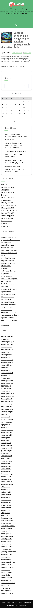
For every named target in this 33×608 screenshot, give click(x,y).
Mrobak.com (6, 266)
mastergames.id (7, 521)
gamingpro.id (6, 534)
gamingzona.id (6, 448)
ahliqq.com (5, 190)
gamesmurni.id (6, 464)
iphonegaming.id (7, 401)
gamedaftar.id (6, 578)
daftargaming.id (7, 541)
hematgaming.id (7, 474)
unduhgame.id (6, 591)
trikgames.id (5, 378)
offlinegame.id (6, 406)
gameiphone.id (6, 347)
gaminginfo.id (6, 427)
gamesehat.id (6, 580)
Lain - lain (27, 53)
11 (6, 107)
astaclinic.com (6, 310)
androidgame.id (7, 336)
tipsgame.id (5, 425)
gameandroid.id (7, 344)
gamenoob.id (6, 565)
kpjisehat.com (6, 286)
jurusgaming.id (6, 451)
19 (11, 110)
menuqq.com (6, 226)
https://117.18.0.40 (7, 218)
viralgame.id (5, 588)
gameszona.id (6, 476)
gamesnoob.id (6, 554)
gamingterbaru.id (7, 396)
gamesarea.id (6, 508)
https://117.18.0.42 (7, 197)
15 (24, 107)
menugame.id (6, 523)
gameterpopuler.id (8, 583)
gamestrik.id (5, 375)
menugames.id (6, 482)
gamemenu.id (6, 500)
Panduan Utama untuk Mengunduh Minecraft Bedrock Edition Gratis (15, 136)
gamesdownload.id (8, 562)
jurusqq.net (5, 195)
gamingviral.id (6, 531)
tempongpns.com (7, 242)
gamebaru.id (5, 570)
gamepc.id (5, 352)
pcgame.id (5, 414)
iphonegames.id (7, 349)
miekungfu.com (6, 268)
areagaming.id (6, 456)
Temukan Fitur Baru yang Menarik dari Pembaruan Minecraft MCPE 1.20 (13, 145)
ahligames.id (5, 487)
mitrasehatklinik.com (8, 289)
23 (28, 110)
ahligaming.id (6, 479)
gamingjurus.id (6, 435)
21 (19, 110)
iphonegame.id (6, 399)
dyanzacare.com (7, 318)
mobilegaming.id (7, 404)
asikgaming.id (6, 458)
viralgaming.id (6, 549)
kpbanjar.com (6, 292)
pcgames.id (5, 417)
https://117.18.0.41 (7, 203)
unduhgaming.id (7, 536)
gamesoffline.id (6, 365)
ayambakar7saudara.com (10, 240)
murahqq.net (6, 200)
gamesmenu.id (6, 461)
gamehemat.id (6, 489)
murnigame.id (6, 505)
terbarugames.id (7, 422)
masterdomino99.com (9, 210)
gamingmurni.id (6, 432)
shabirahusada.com (8, 305)
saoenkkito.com (7, 248)
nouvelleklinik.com (7, 299)
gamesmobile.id (7, 362)
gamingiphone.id (7, 381)
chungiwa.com (6, 281)
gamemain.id (6, 495)
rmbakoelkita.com (8, 258)
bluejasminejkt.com (8, 263)
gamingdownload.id (8, 526)
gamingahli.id (6, 443)
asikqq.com (5, 185)
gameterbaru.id (7, 373)
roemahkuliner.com (8, 245)
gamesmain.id (6, 469)
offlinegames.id (6, 355)
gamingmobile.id (7, 383)
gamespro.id (5, 557)
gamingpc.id (5, 391)
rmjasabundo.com (7, 274)
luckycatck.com (7, 255)
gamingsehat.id (6, 539)
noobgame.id (6, 585)
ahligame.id (5, 513)
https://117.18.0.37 (7, 213)
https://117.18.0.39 (7, 192)
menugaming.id (6, 453)
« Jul (15, 122)
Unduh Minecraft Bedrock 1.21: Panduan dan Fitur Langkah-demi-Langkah (15, 154)
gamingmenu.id (6, 438)
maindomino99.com (8, 205)
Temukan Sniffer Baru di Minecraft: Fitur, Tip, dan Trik (14, 161)
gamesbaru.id (6, 559)
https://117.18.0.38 (7, 208)
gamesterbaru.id (7, 368)
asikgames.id (6, 492)
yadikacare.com (7, 307)
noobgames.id (6, 572)
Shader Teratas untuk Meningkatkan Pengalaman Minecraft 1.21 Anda (14, 169)
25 (7, 113)
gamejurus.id (5, 497)
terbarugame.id (7, 419)
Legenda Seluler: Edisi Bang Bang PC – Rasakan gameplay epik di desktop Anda (16, 40)
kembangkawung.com (9, 279)
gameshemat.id (7, 484)
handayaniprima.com (9, 250)
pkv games (5, 325)
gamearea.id (5, 510)
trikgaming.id (6, 388)
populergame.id (7, 593)
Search (7, 78)
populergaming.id (7, 546)
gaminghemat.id (7, 430)
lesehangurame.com (8, 237)
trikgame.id (5, 339)
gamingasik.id (6, 440)
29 (24, 113)
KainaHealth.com (7, 302)
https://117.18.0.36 (7, 187)
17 (2, 110)
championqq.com (7, 216)
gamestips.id (5, 370)
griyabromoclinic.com (9, 320)
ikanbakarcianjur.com (9, 284)
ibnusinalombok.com (8, 312)
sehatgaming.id (6, 544)
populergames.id (7, 567)
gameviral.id (5, 575)
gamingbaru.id (6, 528)
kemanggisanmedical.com (10, 294)
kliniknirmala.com (7, 297)
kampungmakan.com (9, 253)
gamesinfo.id (5, 357)
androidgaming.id (7, 342)
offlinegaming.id (7, 409)
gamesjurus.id (6, 466)
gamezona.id (6, 502)
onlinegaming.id (7, 412)
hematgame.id (6, 518)
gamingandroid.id (7, 394)
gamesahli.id (5, 471)
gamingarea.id (6, 445)
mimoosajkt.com (7, 276)
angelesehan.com (7, 261)
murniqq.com (6, 223)
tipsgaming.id (6, 386)
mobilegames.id (7, 360)
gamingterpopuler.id (8, 552)
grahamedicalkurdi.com (10, 315)
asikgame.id (5, 515)
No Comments (17, 53)
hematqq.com (6, 221)
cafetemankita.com (8, 271)
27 (15, 113)
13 (15, 107)
